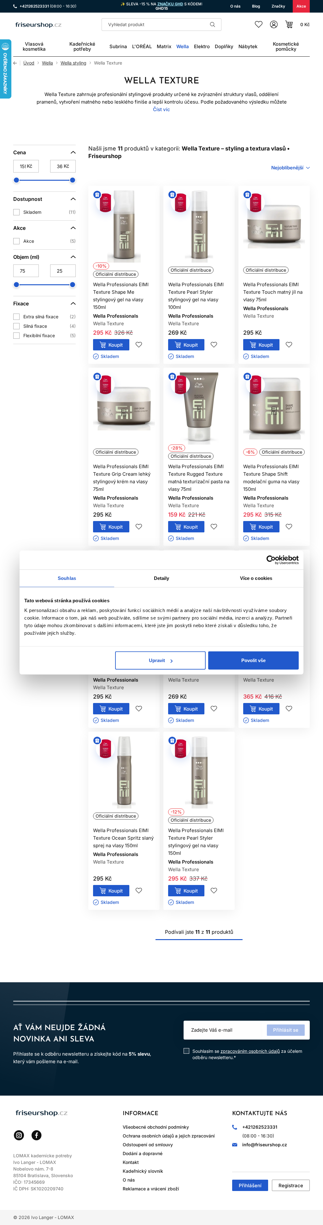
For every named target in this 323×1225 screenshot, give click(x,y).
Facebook (36, 1135)
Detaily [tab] (161, 578)
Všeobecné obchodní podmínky (156, 1127)
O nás (129, 1179)
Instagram (19, 1135)
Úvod (28, 62)
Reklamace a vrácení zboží (151, 1188)
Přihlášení (250, 1185)
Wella (47, 62)
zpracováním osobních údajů (250, 1051)
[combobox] (290, 168)
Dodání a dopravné (142, 1153)
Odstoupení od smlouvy (148, 1144)
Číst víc (161, 109)
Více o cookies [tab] (256, 578)
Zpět (16, 62)
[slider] (16, 180)
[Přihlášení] (274, 24)
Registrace (291, 1185)
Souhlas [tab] (67, 578)
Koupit (116, 345)
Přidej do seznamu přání (139, 345)
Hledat (212, 24)
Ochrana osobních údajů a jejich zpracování (169, 1135)
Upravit (157, 660)
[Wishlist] (258, 24)
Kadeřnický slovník (143, 1171)
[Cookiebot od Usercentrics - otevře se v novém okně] (271, 559)
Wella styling (73, 62)
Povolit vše (253, 660)
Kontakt (131, 1162)
